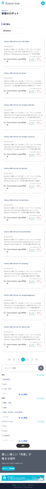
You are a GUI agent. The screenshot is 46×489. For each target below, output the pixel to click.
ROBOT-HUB (11, 3)
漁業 (5, 407)
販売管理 (6, 379)
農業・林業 (7, 403)
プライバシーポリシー (22, 485)
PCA (4, 426)
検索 (41, 368)
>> (37, 360)
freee (5, 431)
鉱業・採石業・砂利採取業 (12, 412)
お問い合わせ (31, 485)
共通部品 (6, 435)
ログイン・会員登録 (8, 468)
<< (9, 360)
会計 (5, 384)
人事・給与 (7, 389)
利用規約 (14, 485)
